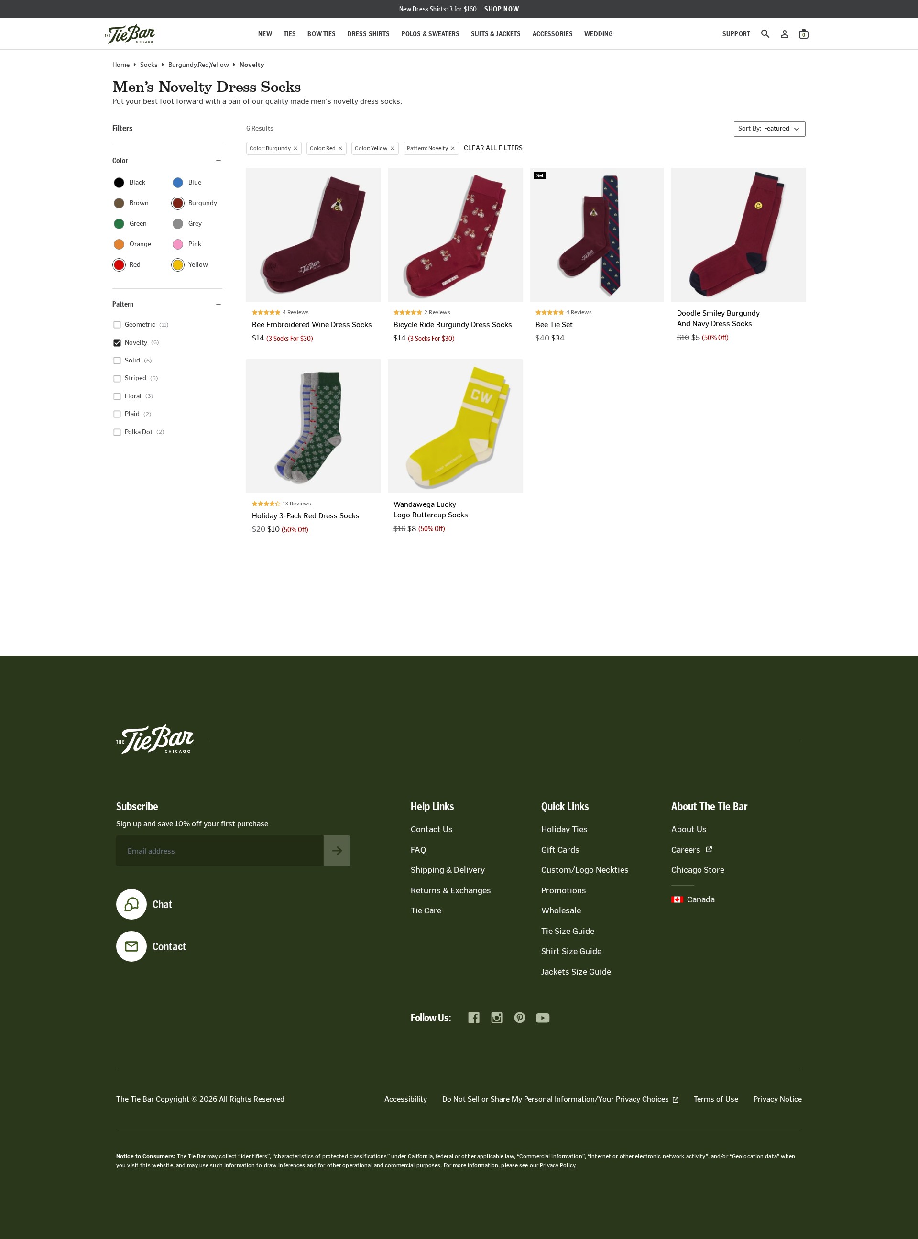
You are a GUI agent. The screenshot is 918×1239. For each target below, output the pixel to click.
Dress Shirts (369, 33)
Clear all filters (493, 148)
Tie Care (426, 910)
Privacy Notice (778, 1099)
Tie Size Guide (567, 931)
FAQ (418, 849)
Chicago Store (697, 870)
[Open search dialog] (765, 34)
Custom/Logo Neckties (585, 870)
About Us (689, 829)
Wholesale (561, 910)
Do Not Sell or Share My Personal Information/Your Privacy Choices (555, 1099)
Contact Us (432, 829)
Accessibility (405, 1099)
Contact (169, 946)
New (265, 33)
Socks (149, 65)
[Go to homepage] (130, 34)
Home (121, 65)
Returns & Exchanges (451, 890)
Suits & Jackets (496, 33)
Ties (290, 33)
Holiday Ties (564, 829)
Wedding (598, 33)
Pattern (123, 303)
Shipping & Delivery (448, 870)
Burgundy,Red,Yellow (198, 65)
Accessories (553, 33)
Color (120, 160)
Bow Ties (321, 33)
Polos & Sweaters (431, 33)
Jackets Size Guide (576, 971)
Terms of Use (716, 1099)
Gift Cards (560, 849)
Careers (685, 849)
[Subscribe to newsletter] (337, 850)
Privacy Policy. (558, 1165)
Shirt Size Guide (571, 951)
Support (736, 33)
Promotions (563, 890)
